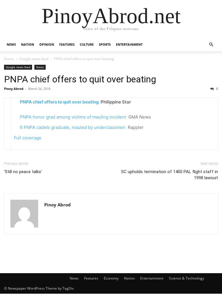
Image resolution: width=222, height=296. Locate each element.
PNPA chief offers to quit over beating (80, 79)
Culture (87, 44)
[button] (211, 44)
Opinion (46, 44)
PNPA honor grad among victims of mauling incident (73, 117)
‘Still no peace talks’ (23, 171)
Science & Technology (186, 278)
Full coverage (27, 137)
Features (67, 44)
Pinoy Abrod (13, 88)
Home (9, 58)
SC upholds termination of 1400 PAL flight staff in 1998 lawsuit (169, 174)
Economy (111, 278)
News (11, 44)
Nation (27, 44)
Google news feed (33, 58)
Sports (105, 44)
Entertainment (129, 44)
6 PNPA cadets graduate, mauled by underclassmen (72, 127)
